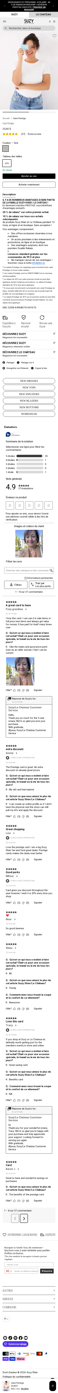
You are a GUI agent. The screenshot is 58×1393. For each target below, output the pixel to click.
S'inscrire (47, 1271)
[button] (5, 6)
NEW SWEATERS (29, 394)
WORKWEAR (29, 414)
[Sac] (53, 21)
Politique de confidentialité (16, 1376)
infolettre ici (38, 262)
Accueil (6, 118)
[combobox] (29, 28)
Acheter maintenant (29, 184)
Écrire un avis (34, 134)
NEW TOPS (29, 387)
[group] (9, 194)
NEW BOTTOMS (29, 407)
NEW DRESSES (29, 381)
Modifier (25, 1389)
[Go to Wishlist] (45, 21)
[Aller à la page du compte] (50, 21)
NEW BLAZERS (29, 400)
